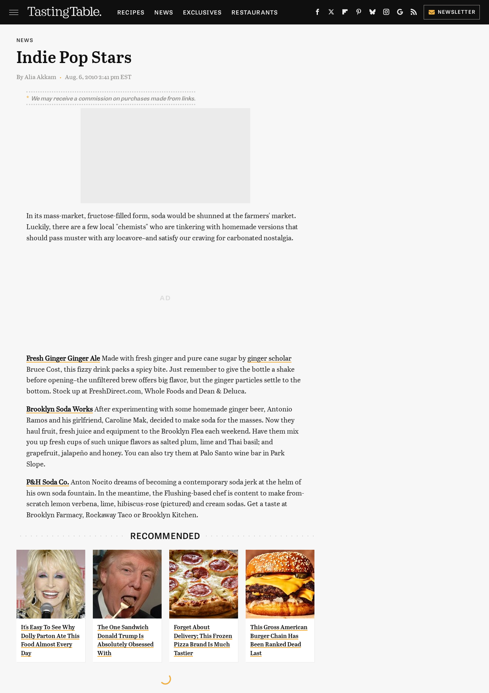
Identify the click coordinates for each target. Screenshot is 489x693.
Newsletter (457, 11)
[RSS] (414, 13)
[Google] (400, 13)
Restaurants (255, 12)
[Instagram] (386, 13)
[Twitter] (331, 13)
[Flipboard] (345, 13)
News (163, 12)
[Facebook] (317, 13)
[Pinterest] (359, 13)
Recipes (130, 12)
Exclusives (202, 12)
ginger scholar (269, 358)
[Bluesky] (372, 13)
